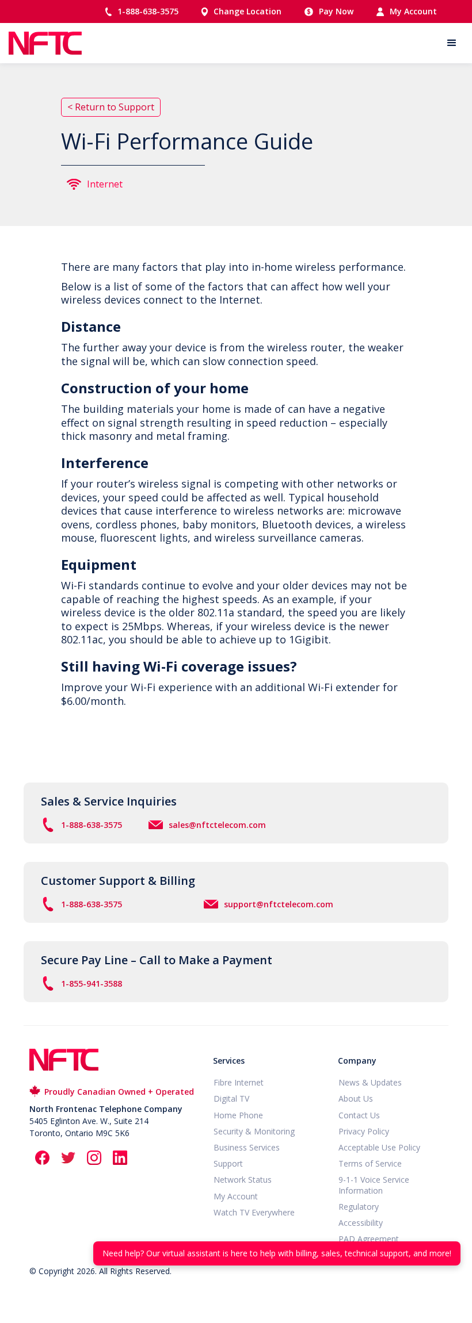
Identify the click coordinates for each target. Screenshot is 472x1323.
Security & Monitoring (254, 1131)
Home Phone (238, 1115)
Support (228, 1164)
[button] (452, 43)
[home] (45, 43)
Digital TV (231, 1099)
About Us (355, 1099)
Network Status (243, 1180)
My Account (236, 1196)
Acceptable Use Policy (379, 1147)
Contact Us (359, 1115)
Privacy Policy (363, 1131)
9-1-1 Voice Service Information (373, 1185)
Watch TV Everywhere (254, 1212)
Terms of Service (370, 1164)
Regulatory (358, 1207)
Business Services (247, 1147)
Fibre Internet (239, 1082)
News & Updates (370, 1082)
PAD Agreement (368, 1239)
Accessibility (360, 1223)
